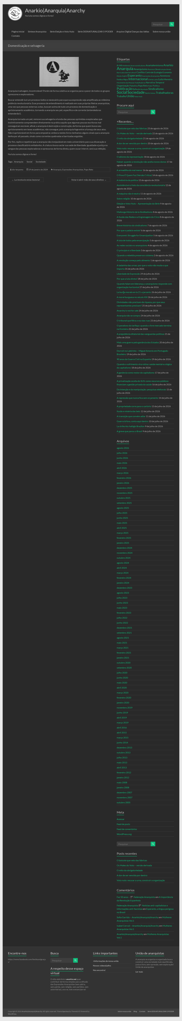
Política (156, 85)
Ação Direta (166, 69)
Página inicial (18, 31)
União (130, 96)
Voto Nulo (138, 96)
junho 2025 (122, 517)
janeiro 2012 (123, 777)
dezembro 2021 (124, 627)
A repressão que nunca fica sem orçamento (137, 397)
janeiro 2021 (123, 657)
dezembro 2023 (124, 587)
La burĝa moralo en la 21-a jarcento (134, 292)
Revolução (144, 89)
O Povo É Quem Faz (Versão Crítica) (134, 175)
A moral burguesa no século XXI (132, 297)
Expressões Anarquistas (72, 169)
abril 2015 (122, 732)
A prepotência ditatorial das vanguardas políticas (140, 334)
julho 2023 (122, 597)
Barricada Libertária (124, 72)
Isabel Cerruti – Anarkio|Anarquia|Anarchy (138, 925)
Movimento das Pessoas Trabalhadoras (131, 83)
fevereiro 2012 (124, 772)
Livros (151, 79)
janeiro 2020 (123, 702)
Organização (123, 85)
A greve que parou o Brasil (129, 431)
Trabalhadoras (164, 92)
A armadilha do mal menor (129, 170)
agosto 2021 (123, 637)
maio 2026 (122, 462)
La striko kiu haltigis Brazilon (131, 426)
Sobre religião (123, 198)
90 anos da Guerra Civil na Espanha (134, 359)
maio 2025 (122, 522)
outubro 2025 (123, 497)
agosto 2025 (123, 507)
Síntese (152, 93)
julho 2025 (122, 512)
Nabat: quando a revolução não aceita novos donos (141, 161)
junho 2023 (122, 602)
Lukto (156, 79)
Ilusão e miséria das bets (128, 411)
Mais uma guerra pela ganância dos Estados (138, 342)
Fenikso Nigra (122, 79)
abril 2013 (122, 767)
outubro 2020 (123, 662)
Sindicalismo (156, 88)
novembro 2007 (124, 797)
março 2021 (122, 647)
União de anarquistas (150, 953)
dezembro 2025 (124, 487)
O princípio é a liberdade (128, 250)
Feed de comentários (127, 829)
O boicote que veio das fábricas (132, 128)
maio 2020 (122, 682)
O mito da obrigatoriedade (130, 138)
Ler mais (139, 971)
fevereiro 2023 (124, 612)
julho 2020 (122, 672)
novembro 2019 (124, 707)
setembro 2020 (124, 667)
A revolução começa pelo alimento (133, 260)
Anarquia (18, 161)
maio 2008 (122, 782)
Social (29, 161)
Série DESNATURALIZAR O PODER (95, 31)
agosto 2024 (123, 562)
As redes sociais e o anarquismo (132, 245)
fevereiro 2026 (124, 477)
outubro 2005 (123, 802)
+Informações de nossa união (106, 961)
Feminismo (165, 76)
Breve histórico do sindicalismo (132, 225)
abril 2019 (122, 717)
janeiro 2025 (123, 542)
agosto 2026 (123, 448)
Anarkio (168, 65)
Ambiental (126, 65)
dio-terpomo (17, 169)
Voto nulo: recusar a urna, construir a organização (141, 148)
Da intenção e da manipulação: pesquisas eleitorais (141, 389)
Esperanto (135, 75)
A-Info (120, 65)
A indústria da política (127, 180)
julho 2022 (122, 617)
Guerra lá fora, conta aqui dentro (132, 421)
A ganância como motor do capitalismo (135, 372)
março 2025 (122, 532)
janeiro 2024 (123, 582)
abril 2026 (122, 467)
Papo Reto (88, 169)
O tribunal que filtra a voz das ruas (133, 320)
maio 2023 (122, 607)
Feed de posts (123, 824)
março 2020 (122, 692)
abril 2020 (122, 687)
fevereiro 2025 (124, 537)
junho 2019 (122, 712)
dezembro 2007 (124, 792)
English (124, 76)
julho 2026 (122, 453)
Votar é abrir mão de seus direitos (88, 179)
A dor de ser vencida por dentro (132, 143)
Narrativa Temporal (155, 82)
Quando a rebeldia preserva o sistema (135, 255)
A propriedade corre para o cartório (134, 406)
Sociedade (41, 161)
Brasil (134, 72)
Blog (135, 1011)
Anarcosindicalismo (138, 65)
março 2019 (122, 722)
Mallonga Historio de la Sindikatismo (135, 212)
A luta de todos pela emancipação (133, 240)
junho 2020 (122, 677)
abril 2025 (122, 527)
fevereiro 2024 (124, 577)
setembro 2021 (124, 632)
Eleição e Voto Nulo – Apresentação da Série (138, 203)
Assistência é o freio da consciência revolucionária (141, 185)
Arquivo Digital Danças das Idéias (132, 31)
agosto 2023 (123, 592)
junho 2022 (122, 622)
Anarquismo (140, 69)
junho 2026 (122, 458)
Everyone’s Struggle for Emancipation (135, 235)
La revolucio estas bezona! (26, 179)
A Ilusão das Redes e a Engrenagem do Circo (138, 217)
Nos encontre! (99, 970)
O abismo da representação (130, 156)
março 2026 (122, 472)
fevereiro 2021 (124, 652)
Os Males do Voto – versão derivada (134, 133)
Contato (16, 35)
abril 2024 (122, 567)
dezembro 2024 (124, 547)
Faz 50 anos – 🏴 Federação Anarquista (136, 897)
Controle (149, 72)
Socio (147, 93)
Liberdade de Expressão (128, 273)
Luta (160, 79)
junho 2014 (122, 742)
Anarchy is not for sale (127, 310)
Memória (168, 79)
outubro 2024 (123, 557)
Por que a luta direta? (127, 278)
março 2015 (122, 737)
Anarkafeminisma (154, 65)
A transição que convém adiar (131, 416)
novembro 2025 (124, 492)
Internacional (138, 79)
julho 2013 (122, 757)
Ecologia (158, 72)
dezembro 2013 (124, 747)
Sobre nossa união (161, 31)
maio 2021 (122, 642)
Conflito (140, 72)
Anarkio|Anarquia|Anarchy (55, 10)
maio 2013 (122, 762)
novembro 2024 (124, 552)
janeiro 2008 (123, 787)
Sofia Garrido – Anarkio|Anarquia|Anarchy (137, 917)
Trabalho (121, 96)
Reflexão (136, 89)
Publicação (125, 89)
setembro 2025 (124, 502)
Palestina (134, 85)
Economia (167, 72)
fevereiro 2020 (124, 697)
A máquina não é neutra (128, 193)
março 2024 (122, 572)
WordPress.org (124, 834)
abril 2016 (122, 727)
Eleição (119, 76)
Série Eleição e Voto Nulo (62, 31)
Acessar (120, 819)
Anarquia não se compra (128, 315)
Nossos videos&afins (102, 965)
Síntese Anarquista (37, 31)
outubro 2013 (123, 752)
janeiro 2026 (123, 482)
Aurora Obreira (155, 69)
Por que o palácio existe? (129, 230)
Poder (150, 86)
